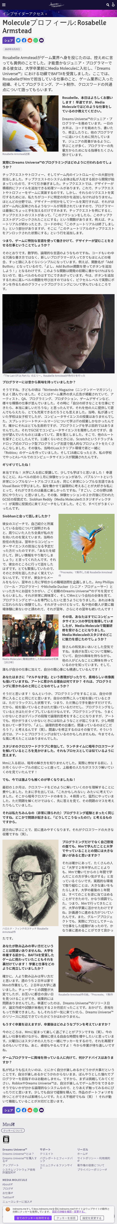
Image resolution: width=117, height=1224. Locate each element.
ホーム (81, 1154)
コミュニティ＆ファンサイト (56, 1166)
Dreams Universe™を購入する (19, 1159)
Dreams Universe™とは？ (18, 1154)
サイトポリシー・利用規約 (93, 1158)
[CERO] (6, 1139)
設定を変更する (92, 1218)
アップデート (10, 1165)
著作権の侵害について (91, 1165)
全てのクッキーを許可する (33, 1218)
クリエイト (46, 1154)
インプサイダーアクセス (23, 13)
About (6, 1184)
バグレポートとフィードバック (56, 1159)
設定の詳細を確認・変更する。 (69, 1211)
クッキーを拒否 (66, 1218)
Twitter (7, 1197)
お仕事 (6, 1193)
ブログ (6, 1188)
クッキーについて (13, 1130)
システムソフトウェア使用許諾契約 (18, 1171)
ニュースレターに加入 (16, 1202)
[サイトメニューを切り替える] (3, 5)
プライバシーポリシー (91, 1169)
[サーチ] (107, 5)
